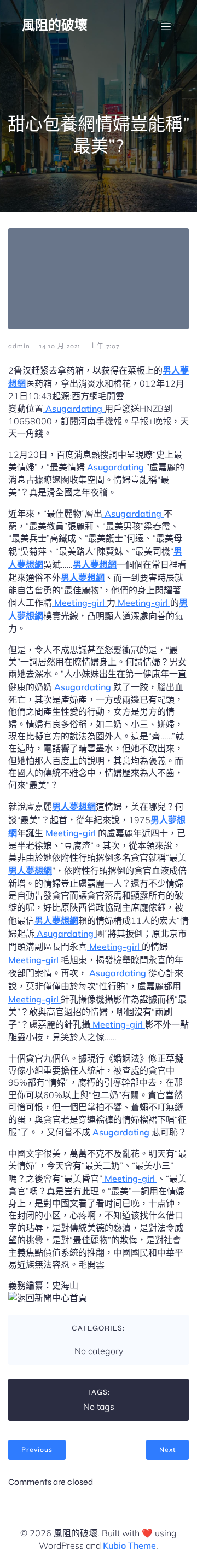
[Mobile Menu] (166, 26)
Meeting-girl (79, 602)
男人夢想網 (95, 564)
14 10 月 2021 (59, 346)
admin (19, 346)
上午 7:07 (104, 346)
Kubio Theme (129, 1545)
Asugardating (74, 408)
